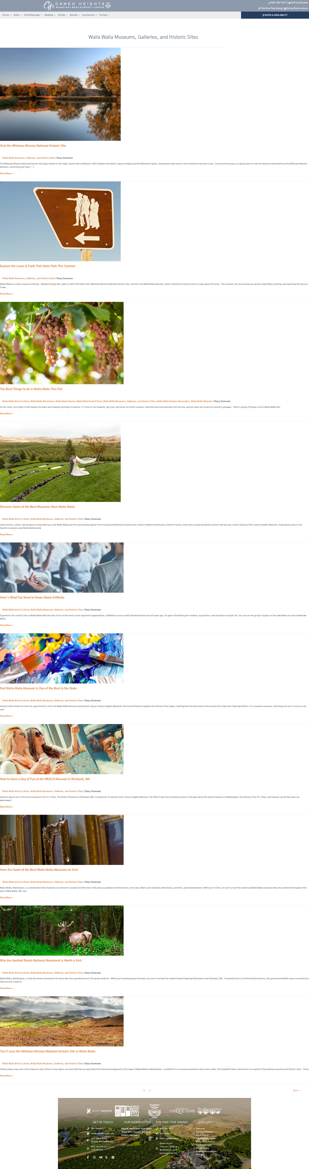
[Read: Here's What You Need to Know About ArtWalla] (62, 567)
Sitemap (200, 1154)
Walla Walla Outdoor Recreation (173, 401)
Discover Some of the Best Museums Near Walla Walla (37, 507)
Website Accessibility (206, 1151)
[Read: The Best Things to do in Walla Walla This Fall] (62, 343)
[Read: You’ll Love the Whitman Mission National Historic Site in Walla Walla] (62, 1021)
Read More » (6, 173)
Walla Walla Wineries (201, 401)
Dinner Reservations (205, 1141)
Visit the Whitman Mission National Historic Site (33, 145)
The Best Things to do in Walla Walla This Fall (31, 389)
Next (297, 1090)
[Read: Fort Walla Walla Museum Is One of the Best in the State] (62, 658)
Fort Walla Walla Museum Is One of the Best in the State (38, 688)
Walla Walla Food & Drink (89, 401)
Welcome (200, 1128)
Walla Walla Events (65, 401)
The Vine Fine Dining (205, 1138)
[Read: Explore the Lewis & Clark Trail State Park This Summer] (60, 221)
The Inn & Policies (204, 1132)
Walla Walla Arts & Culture (15, 401)
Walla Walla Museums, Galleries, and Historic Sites (28, 158)
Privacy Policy (202, 1148)
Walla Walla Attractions (42, 401)
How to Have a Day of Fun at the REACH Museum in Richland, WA (45, 779)
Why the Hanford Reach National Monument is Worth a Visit (41, 960)
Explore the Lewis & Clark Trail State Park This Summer (37, 266)
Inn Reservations (204, 1145)
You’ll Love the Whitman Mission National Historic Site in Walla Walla (47, 1051)
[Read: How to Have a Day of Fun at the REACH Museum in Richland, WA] (62, 749)
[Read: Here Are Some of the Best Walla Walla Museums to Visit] (62, 840)
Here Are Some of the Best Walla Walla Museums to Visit (39, 870)
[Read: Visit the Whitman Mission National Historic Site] (60, 94)
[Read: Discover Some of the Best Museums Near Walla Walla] (60, 462)
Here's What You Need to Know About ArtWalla (32, 597)
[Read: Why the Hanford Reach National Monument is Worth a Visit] (62, 930)
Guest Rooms (202, 1135)
